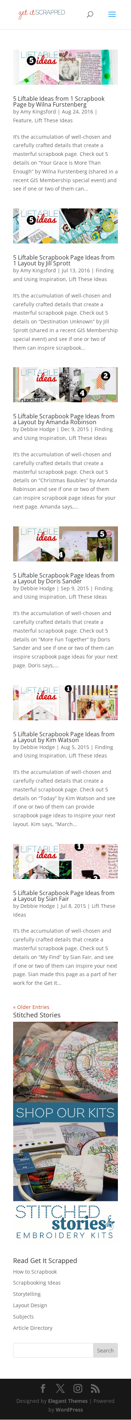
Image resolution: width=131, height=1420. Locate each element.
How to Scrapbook (35, 1271)
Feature (22, 120)
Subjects (23, 1316)
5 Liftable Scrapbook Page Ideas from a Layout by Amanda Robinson (64, 419)
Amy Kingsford (38, 111)
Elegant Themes (68, 1400)
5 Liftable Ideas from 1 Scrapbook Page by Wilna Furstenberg (58, 101)
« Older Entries (31, 1006)
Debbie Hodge (37, 429)
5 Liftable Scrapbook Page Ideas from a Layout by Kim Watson (64, 737)
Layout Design (30, 1305)
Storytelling (27, 1293)
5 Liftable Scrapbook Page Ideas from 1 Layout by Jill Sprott (64, 260)
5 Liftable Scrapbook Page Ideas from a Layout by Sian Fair (64, 896)
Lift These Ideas (54, 120)
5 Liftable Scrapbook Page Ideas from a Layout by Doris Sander (64, 578)
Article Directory (32, 1327)
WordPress (69, 1409)
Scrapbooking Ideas (37, 1282)
